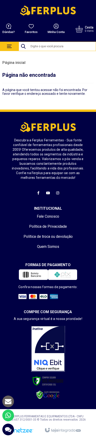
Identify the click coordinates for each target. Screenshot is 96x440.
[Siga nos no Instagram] (58, 193)
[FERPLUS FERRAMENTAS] (48, 10)
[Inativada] (48, 349)
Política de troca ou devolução (48, 236)
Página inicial (13, 62)
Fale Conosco (48, 216)
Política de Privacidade (48, 226)
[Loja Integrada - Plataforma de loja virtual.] (62, 430)
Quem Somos (48, 246)
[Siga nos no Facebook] (38, 193)
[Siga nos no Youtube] (48, 193)
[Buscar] (23, 46)
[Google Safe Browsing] (48, 395)
